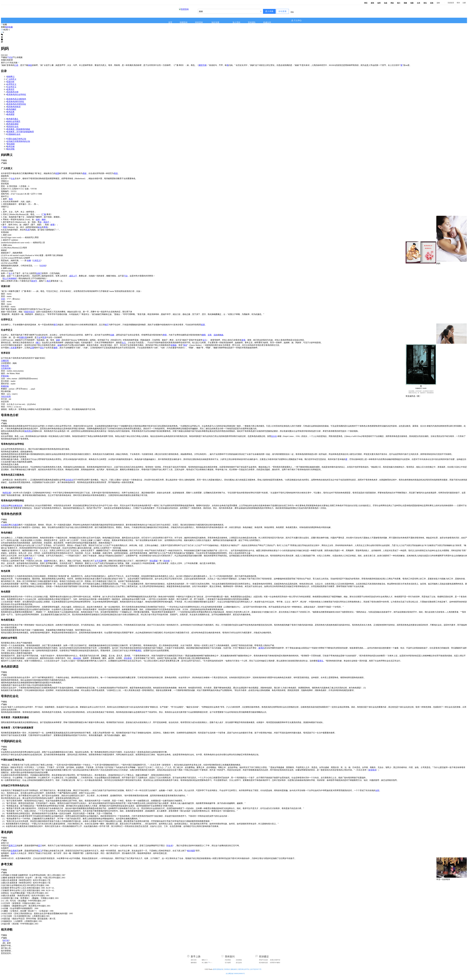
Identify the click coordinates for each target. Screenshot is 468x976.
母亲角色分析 (13, 92)
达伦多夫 (69, 480)
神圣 (30, 65)
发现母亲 (372, 770)
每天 (49, 281)
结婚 (112, 335)
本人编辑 (205, 962)
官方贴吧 (228, 962)
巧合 (126, 276)
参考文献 (11, 146)
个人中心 (298, 20)
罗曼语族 (5, 376)
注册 (464, 3)
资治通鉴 (154, 561)
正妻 (32, 348)
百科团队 (252, 22)
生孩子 (39, 273)
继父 (38, 343)
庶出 (42, 348)
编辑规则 (194, 962)
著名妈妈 (11, 144)
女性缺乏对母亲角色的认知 (18, 141)
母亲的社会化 (13, 127)
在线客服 (239, 960)
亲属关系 (23, 337)
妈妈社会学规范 (13, 121)
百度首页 (451, 3)
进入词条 (269, 11)
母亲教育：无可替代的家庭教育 (20, 132)
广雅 (44, 214)
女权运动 (5, 505)
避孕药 (261, 648)
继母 (204, 335)
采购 (431, 3)
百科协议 (227, 969)
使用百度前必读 (218, 969)
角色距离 (10, 112)
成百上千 (73, 276)
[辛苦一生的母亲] (451, 877)
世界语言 (10, 89)
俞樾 (29, 260)
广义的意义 (11, 79)
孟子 (40, 846)
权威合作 (267, 22)
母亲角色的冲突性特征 (16, 104)
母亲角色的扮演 (13, 107)
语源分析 (10, 82)
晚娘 (221, 335)
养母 (46, 227)
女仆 (204, 340)
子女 (38, 337)
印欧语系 (5, 366)
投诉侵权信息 (263, 962)
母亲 (11, 199)
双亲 (44, 337)
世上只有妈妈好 (10, 278)
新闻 (372, 3)
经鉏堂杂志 (29, 312)
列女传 (170, 846)
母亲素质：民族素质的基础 (18, 129)
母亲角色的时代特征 (15, 102)
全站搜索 (282, 11)
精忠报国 (191, 851)
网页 (365, 3)
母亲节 (34, 281)
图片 (398, 3)
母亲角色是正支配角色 (16, 99)
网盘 (392, 3)
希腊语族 (5, 386)
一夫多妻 (13, 348)
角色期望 (10, 114)
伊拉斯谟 (128, 658)
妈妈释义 (11, 76)
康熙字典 (202, 65)
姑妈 (38, 219)
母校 (85, 173)
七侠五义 (37, 260)
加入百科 (236, 22)
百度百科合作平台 (243, 969)
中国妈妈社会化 (13, 134)
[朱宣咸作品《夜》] (421, 394)
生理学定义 (11, 84)
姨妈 (44, 219)
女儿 (124, 343)
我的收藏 (9, 27)
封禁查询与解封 (275, 962)
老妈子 (46, 222)
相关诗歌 (11, 149)
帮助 (292, 12)
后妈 (215, 335)
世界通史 (28, 558)
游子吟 (6, 940)
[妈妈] (451, 261)
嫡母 (56, 348)
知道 (385, 3)
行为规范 (15, 525)
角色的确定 (11, 109)
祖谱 (203, 325)
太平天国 (98, 561)
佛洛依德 (77, 658)
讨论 (11, 57)
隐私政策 (234, 969)
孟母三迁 (13, 846)
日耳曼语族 (6, 368)
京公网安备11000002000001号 (235, 973)
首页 (170, 22)
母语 (116, 173)
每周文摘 (7, 493)
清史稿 (166, 561)
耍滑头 (320, 661)
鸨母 (5, 227)
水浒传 (43, 266)
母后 (185, 345)
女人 (11, 273)
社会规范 (5, 525)
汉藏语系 (5, 361)
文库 (418, 3)
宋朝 (46, 561)
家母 (243, 340)
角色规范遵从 (12, 119)
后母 (210, 335)
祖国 (57, 173)
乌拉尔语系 (6, 396)
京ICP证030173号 (256, 969)
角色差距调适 (13, 124)
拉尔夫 (274, 436)
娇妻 (53, 225)
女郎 (377, 790)
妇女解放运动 (16, 505)
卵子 (56, 325)
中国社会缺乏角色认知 (16, 139)
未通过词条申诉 (275, 960)
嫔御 (59, 345)
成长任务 (194, 960)
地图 (412, 3)
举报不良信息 (263, 960)
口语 (16, 65)
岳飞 (40, 851)
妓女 (40, 227)
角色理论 (28, 431)
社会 (13, 178)
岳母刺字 (15, 851)
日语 (3, 299)
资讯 (425, 3)
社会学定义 (11, 87)
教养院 (138, 650)
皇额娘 (173, 345)
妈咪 (58, 340)
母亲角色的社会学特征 (16, 94)
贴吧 (379, 3)
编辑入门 (205, 960)
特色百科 (199, 22)
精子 (107, 325)
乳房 (28, 230)
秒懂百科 (184, 22)
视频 (405, 3)
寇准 (13, 853)
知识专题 (215, 22)
